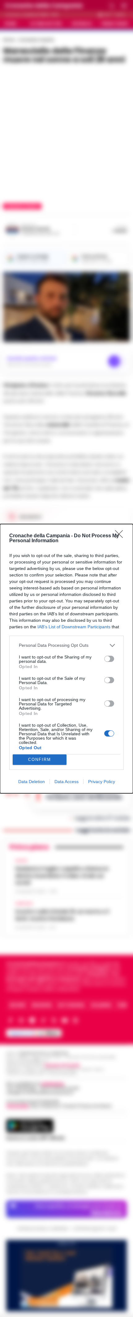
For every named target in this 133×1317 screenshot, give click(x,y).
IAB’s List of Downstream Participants (73, 626)
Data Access (66, 781)
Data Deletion (31, 781)
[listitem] (66, 645)
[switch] (109, 659)
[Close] (121, 536)
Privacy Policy (101, 781)
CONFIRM (39, 759)
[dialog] (66, 658)
